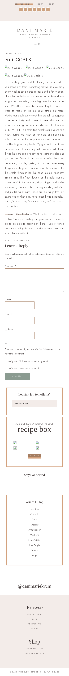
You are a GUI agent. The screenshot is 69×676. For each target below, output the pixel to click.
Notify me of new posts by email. (24, 368)
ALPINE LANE (53, 672)
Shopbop (34, 524)
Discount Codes (34, 648)
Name (9, 299)
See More (34, 455)
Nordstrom (34, 509)
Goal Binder (22, 214)
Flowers (9, 214)
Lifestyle (24, 240)
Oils (34, 619)
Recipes (34, 628)
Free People (34, 545)
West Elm (34, 534)
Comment (10, 266)
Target (34, 555)
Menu (37, 43)
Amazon (34, 550)
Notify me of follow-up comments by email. (28, 361)
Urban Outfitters (34, 540)
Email (8, 314)
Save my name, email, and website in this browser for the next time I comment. (32, 351)
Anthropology (35, 529)
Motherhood (34, 614)
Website (9, 329)
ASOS (34, 519)
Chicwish (34, 514)
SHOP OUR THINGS (34, 653)
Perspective (34, 624)
